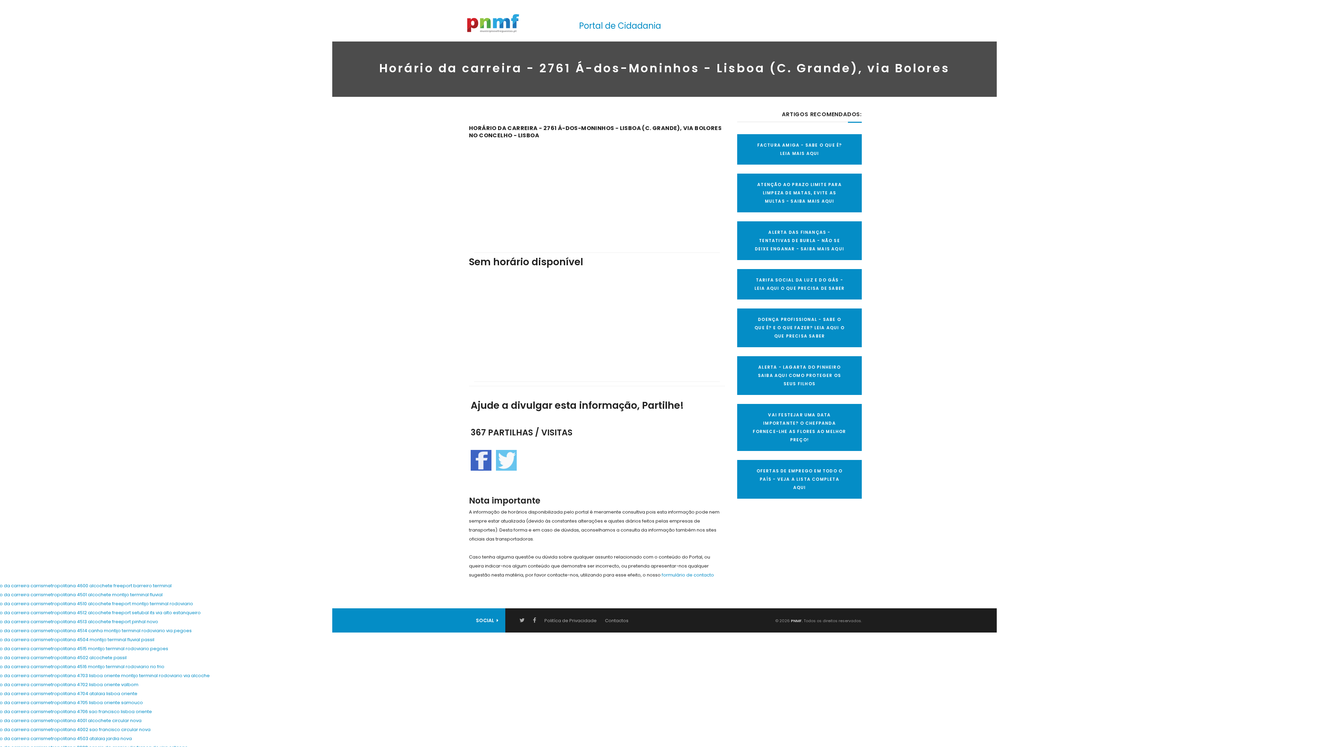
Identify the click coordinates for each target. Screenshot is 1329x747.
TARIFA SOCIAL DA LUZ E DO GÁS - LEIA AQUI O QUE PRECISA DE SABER (799, 284)
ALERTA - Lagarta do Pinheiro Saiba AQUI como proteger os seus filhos (799, 375)
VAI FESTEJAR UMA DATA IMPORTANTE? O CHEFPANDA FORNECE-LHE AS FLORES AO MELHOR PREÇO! (799, 427)
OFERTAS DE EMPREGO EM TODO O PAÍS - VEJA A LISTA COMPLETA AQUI (800, 479)
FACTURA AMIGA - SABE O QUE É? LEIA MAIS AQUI (799, 149)
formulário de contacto (688, 575)
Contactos (617, 620)
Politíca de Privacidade (570, 620)
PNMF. (796, 621)
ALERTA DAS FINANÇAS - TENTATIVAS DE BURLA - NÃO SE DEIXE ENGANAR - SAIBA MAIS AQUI (799, 240)
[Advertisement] (597, 190)
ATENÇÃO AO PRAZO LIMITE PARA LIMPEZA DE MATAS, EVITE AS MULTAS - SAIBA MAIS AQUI (799, 193)
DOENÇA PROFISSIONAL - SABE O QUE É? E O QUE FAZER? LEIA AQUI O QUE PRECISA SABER (799, 327)
